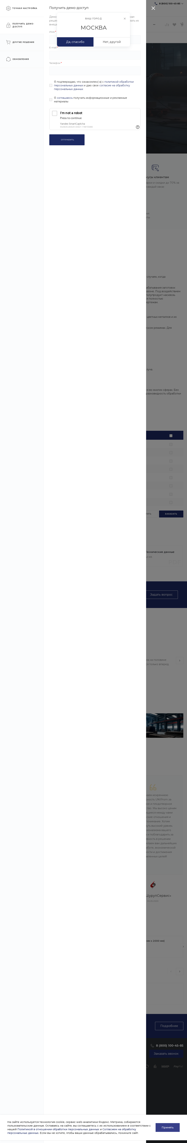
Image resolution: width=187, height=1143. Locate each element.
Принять (168, 1127)
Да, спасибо (75, 42)
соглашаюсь (65, 97)
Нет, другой (112, 42)
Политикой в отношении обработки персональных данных (58, 1129)
